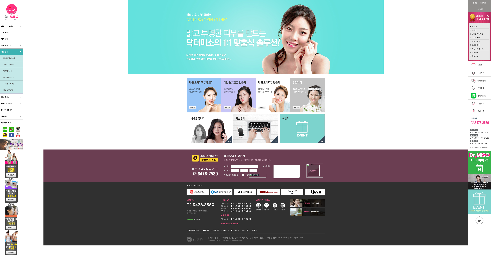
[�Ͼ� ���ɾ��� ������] (238, 95)
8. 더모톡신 (474, 52)
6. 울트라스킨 (475, 45)
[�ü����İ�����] (209, 128)
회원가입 (483, 3)
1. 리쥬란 (473, 26)
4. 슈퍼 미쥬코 (475, 38)
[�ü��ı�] (255, 128)
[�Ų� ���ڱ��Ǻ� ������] (204, 95)
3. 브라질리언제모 (476, 34)
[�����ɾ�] (307, 95)
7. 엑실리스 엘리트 (477, 49)
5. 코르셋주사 (475, 41)
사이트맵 (480, 9)
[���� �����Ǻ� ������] (273, 95)
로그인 (475, 3)
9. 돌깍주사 (474, 56)
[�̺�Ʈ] (302, 128)
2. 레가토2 (474, 30)
